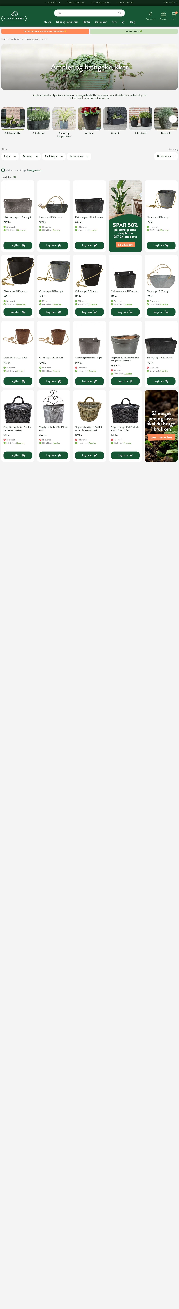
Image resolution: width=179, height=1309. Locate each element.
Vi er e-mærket (127, 3)
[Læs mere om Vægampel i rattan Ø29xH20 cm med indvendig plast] (89, 406)
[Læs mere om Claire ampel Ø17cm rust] (53, 337)
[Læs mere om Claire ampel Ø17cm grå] (161, 196)
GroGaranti (53, 3)
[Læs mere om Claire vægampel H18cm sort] (125, 271)
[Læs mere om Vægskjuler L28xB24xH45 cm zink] (53, 406)
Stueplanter (101, 22)
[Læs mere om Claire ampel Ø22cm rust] (17, 337)
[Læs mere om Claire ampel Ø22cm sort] (17, 271)
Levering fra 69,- (102, 3)
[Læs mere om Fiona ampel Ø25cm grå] (161, 271)
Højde (7, 156)
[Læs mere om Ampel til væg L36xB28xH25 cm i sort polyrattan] (125, 406)
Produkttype (51, 156)
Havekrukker (15, 39)
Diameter (27, 156)
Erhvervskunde (171, 3)
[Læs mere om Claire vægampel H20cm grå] (17, 196)
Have (114, 22)
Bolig (132, 22)
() (34, 170)
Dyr (123, 22)
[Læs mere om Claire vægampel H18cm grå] (89, 337)
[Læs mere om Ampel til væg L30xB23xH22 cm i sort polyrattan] (17, 406)
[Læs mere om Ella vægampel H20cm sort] (161, 337)
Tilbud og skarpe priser (67, 22)
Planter (86, 22)
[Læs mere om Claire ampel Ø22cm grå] (53, 271)
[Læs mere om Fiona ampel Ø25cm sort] (53, 196)
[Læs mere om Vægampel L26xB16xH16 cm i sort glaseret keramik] (125, 337)
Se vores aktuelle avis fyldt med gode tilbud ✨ (45, 31)
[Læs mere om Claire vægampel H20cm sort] (89, 196)
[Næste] (173, 119)
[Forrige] (6, 119)
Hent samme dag (76, 3)
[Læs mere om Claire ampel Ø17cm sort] (89, 271)
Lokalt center (76, 156)
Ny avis (47, 22)
